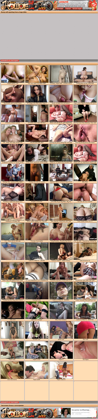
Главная (68, 8)
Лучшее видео (77, 8)
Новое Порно (64, 2)
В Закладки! (87, 8)
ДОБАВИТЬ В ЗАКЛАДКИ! (9, 60)
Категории (60, 8)
